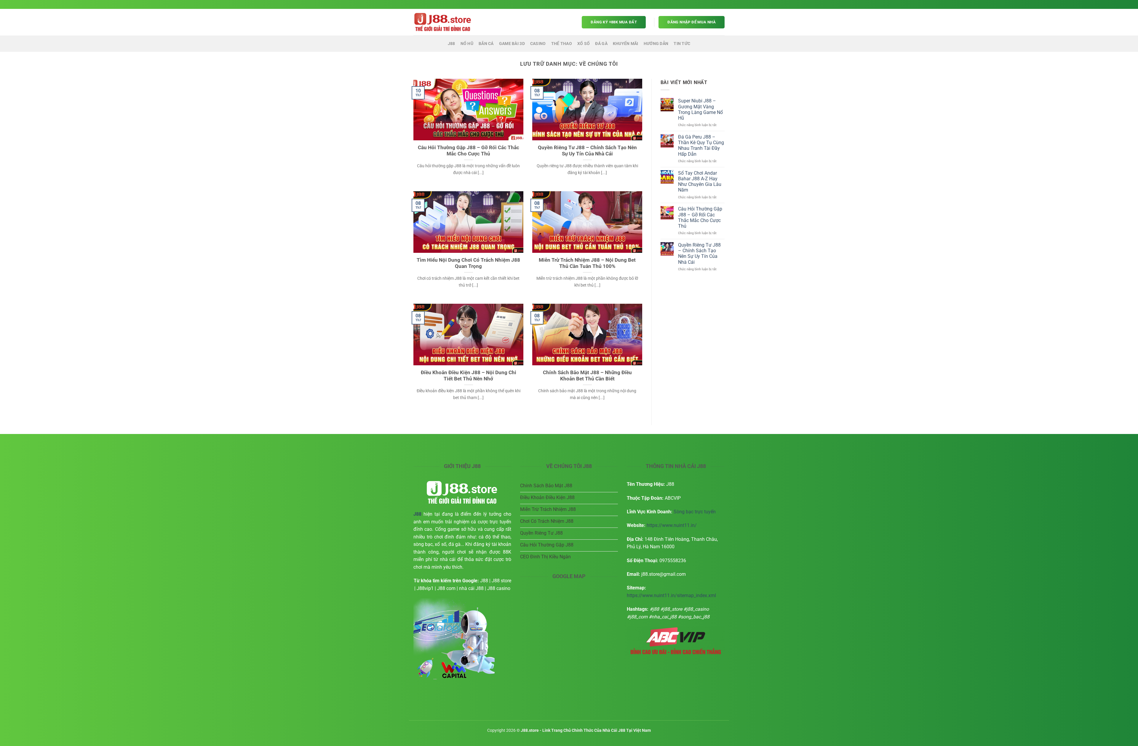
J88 (451, 43)
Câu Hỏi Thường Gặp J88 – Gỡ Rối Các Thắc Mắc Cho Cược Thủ (468, 151)
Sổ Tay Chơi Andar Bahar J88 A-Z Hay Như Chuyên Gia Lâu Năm (699, 181)
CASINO (538, 43)
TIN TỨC (682, 43)
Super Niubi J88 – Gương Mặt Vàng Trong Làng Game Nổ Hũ (700, 109)
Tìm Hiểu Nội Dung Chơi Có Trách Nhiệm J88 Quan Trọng (468, 263)
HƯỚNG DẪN (656, 43)
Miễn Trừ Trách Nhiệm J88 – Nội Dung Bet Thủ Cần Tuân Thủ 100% (587, 263)
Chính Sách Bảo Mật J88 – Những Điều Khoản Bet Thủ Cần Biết (587, 376)
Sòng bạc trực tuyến (695, 512)
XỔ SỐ (583, 43)
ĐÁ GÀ (601, 43)
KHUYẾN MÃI (625, 43)
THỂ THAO (561, 43)
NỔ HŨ (467, 43)
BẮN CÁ (486, 43)
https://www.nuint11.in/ (672, 525)
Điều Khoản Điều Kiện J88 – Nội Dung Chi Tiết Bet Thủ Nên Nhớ (468, 376)
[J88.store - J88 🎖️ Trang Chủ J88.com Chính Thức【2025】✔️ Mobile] (443, 22)
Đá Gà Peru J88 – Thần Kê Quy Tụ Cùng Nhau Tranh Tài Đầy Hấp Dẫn (701, 145)
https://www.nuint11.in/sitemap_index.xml (671, 595)
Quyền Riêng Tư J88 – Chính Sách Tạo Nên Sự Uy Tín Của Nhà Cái (587, 151)
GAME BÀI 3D (512, 43)
